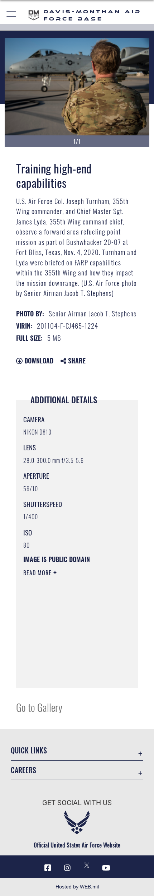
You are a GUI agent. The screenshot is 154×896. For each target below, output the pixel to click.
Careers (23, 770)
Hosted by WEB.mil (77, 887)
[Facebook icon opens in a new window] (47, 868)
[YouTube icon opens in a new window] (106, 868)
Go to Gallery (39, 707)
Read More (38, 572)
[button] (11, 15)
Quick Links (29, 750)
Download (38, 360)
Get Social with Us (77, 803)
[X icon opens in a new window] (86, 865)
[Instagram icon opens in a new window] (67, 868)
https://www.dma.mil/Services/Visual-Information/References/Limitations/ (66, 664)
